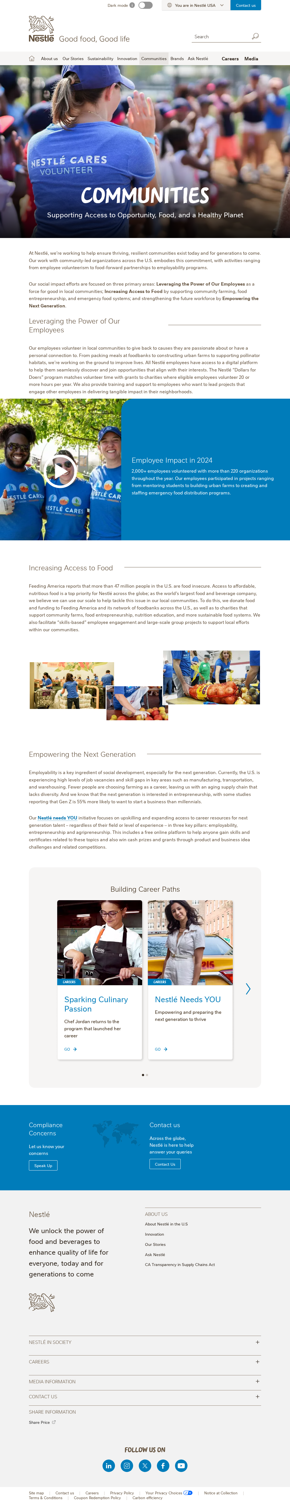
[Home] (80, 29)
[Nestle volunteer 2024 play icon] (60, 471)
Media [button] (251, 58)
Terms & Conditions (45, 1497)
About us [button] (49, 58)
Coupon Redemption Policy (97, 1497)
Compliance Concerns (46, 1128)
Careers (230, 58)
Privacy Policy (122, 1492)
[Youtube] (181, 1466)
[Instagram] (127, 1466)
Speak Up (43, 1165)
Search (255, 36)
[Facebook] (163, 1466)
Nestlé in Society (144, 1341)
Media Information (144, 1381)
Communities (154, 58)
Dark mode (118, 5)
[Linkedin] (109, 1466)
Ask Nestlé (198, 58)
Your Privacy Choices (164, 1492)
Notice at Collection (221, 1492)
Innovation (127, 58)
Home (32, 58)
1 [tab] (143, 1075)
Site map (36, 1492)
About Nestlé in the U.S (166, 1223)
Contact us (246, 5)
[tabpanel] (99, 980)
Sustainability (100, 58)
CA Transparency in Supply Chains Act (180, 1264)
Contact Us (165, 1164)
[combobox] (219, 36)
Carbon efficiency (148, 1497)
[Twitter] (145, 1466)
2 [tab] (147, 1075)
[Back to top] (279, 1494)
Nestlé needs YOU (57, 817)
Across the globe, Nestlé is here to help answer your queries (172, 1145)
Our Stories (73, 58)
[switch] (145, 5)
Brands (177, 58)
